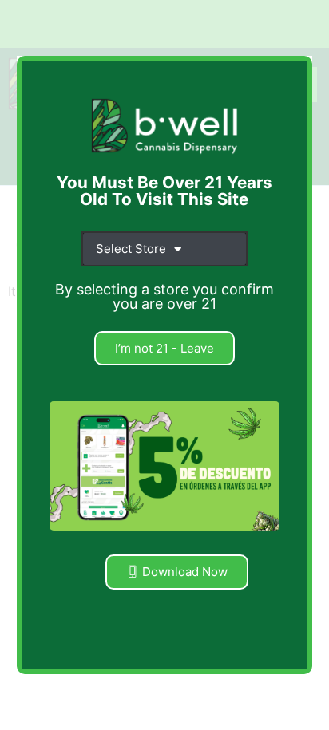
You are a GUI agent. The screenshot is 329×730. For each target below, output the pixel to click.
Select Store (131, 248)
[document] (164, 365)
